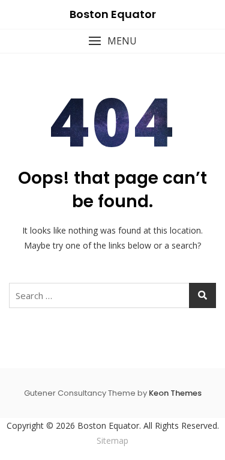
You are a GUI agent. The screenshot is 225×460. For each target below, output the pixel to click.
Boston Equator (113, 14)
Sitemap (112, 440)
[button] (112, 41)
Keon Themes (175, 393)
